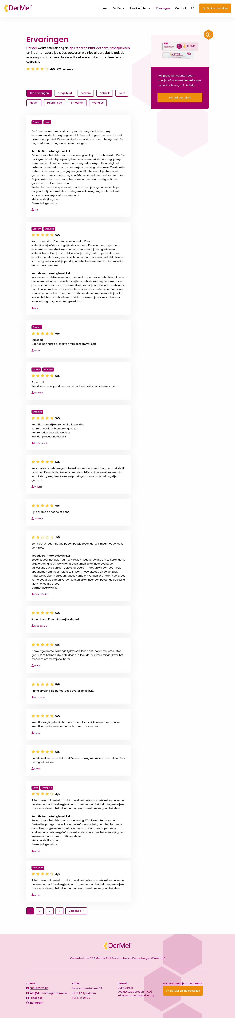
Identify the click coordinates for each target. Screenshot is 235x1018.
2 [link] (39, 911)
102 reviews (64, 69)
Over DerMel (125, 988)
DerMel (18, 8)
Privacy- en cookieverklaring (136, 995)
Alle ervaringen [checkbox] (39, 93)
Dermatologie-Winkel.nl (147, 958)
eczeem (102, 48)
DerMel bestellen (180, 97)
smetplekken (120, 48)
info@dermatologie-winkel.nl (48, 993)
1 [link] (30, 911)
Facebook (36, 998)
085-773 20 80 (39, 988)
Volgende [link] (75, 911)
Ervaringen (163, 8)
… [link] (49, 911)
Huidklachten (138, 8)
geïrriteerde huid (82, 48)
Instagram (36, 1003)
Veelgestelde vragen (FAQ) (135, 992)
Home (103, 8)
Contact (180, 8)
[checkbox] (65, 93)
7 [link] (59, 911)
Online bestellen (217, 8)
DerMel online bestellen (185, 991)
